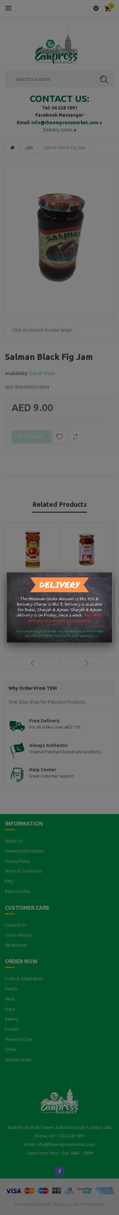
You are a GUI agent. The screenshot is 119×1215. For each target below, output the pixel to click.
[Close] (112, 572)
